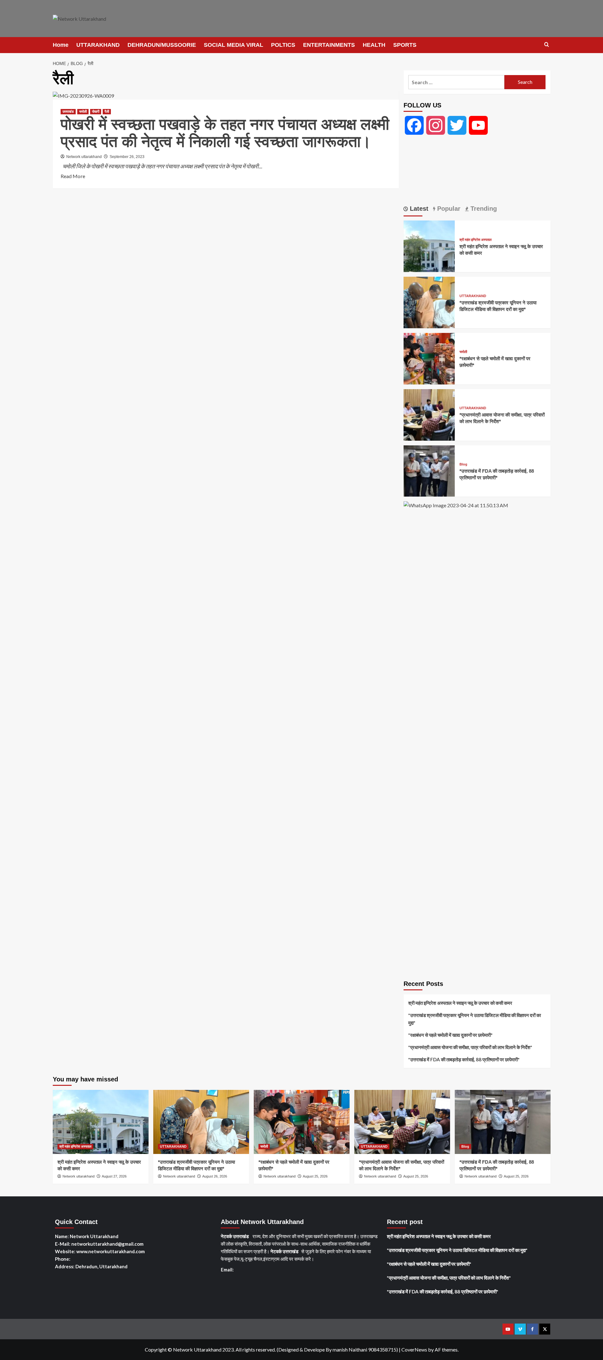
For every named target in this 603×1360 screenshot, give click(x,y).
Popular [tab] (447, 208)
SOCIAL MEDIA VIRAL (233, 45)
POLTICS (283, 45)
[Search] (547, 44)
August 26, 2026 (214, 1176)
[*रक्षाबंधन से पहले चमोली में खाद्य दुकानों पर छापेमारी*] (429, 358)
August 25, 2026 (315, 1176)
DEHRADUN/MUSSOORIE (162, 45)
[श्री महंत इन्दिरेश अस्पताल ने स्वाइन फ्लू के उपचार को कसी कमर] (429, 245)
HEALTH (374, 45)
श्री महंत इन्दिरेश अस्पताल (475, 240)
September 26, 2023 (127, 157)
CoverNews (414, 1349)
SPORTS (404, 45)
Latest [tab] (418, 208)
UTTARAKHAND (98, 45)
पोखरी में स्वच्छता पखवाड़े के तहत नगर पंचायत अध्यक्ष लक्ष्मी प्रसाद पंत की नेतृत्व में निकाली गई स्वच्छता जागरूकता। (225, 133)
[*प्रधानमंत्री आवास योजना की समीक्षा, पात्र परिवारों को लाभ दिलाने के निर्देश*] (429, 414)
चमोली (83, 111)
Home (60, 45)
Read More (73, 176)
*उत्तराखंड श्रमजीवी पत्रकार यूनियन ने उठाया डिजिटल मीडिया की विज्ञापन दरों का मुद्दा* (474, 1018)
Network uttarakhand (84, 157)
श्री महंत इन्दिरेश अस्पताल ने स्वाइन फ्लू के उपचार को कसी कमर (460, 1003)
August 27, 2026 (114, 1176)
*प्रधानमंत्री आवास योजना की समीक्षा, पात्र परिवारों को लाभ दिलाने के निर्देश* (470, 1047)
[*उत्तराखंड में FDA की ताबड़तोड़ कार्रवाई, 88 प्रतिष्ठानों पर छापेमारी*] (429, 470)
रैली (107, 111)
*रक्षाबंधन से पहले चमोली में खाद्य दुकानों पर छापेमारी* (450, 1035)
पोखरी (95, 111)
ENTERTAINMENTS (329, 45)
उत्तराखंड (68, 111)
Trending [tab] (483, 208)
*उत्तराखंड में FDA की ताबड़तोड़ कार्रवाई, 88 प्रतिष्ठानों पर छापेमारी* (464, 1059)
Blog (463, 464)
